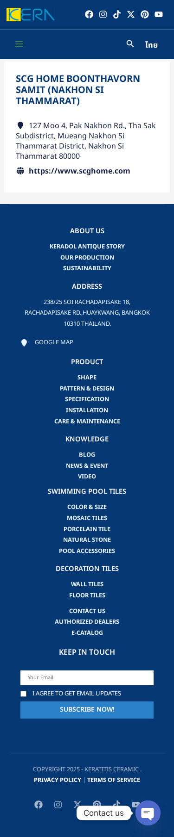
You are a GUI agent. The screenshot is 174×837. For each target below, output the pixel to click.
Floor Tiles (87, 595)
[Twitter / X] (131, 14)
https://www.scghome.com (79, 171)
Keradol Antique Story (87, 246)
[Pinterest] (145, 14)
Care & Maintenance (87, 421)
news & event (87, 466)
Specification (87, 399)
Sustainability (87, 268)
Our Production (87, 257)
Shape (87, 377)
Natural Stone (87, 540)
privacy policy (57, 780)
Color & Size (87, 507)
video (87, 476)
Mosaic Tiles (87, 518)
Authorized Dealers (87, 621)
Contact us (87, 611)
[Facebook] (89, 14)
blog (87, 454)
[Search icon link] (130, 45)
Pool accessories (87, 551)
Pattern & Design (87, 388)
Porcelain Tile (87, 529)
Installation (87, 410)
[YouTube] (159, 14)
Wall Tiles (87, 584)
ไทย (151, 45)
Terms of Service (113, 780)
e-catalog (87, 633)
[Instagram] (103, 14)
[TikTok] (117, 14)
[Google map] (46, 342)
